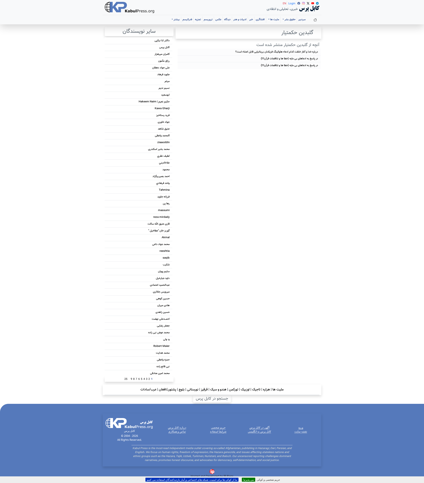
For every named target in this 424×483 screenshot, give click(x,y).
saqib (166, 258)
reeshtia (164, 251)
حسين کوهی (163, 299)
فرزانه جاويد (163, 197)
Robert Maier (161, 346)
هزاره (266, 389)
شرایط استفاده (218, 431)
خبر (251, 20)
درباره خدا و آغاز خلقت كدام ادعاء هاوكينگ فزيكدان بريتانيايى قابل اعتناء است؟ (276, 52)
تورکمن (233, 389)
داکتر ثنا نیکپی (162, 41)
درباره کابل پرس (177, 427)
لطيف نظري (163, 156)
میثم (167, 81)
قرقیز (204, 389)
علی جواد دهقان (161, 68)
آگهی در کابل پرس (259, 427)
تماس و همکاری (177, 431)
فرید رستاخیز (163, 115)
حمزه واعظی (163, 360)
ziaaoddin (163, 142)
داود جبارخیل (163, 278)
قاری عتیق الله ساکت (159, 224)
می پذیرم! (248, 480)
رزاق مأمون (164, 61)
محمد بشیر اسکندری (159, 149)
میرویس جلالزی (161, 292)
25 (125, 379)
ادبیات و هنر (239, 20)
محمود (166, 170)
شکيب (166, 265)
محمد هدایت (163, 353)
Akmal (166, 238)
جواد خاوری (164, 122)
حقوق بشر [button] (289, 20)
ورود (300, 427)
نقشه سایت (300, 431)
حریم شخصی (218, 427)
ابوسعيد (165, 95)
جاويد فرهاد (163, 75)
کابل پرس (164, 47)
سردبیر (302, 20)
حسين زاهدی (163, 312)
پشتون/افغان (167, 389)
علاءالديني (164, 163)
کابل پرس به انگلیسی (259, 431)
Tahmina (164, 190)
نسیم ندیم (164, 88)
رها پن (166, 204)
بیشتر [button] (176, 20)
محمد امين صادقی (160, 373)
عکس (218, 20)
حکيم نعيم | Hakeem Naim (154, 102)
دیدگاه (227, 20)
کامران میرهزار (162, 54)
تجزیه (198, 20)
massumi (164, 210)
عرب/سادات (148, 389)
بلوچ (182, 389)
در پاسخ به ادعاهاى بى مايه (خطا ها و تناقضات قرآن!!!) (289, 59)
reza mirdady (161, 217)
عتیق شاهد (164, 129)
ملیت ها (278, 389)
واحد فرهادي (163, 183)
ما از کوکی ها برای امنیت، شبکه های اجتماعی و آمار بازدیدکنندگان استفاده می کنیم (192, 480)
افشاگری (260, 20)
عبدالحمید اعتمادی (160, 285)
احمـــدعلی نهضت (161, 319)
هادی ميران (163, 305)
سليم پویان (164, 271)
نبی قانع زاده (163, 367)
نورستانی (192, 389)
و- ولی (166, 339)
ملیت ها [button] (274, 20)
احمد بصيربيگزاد (161, 176)
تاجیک (256, 389)
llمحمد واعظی (162, 136)
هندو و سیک (218, 389)
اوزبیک (245, 389)
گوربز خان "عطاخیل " (159, 231)
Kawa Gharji (162, 109)
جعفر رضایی (163, 326)
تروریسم (208, 20)
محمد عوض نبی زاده (159, 333)
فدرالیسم (187, 20)
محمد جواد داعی (161, 244)
